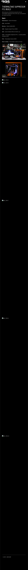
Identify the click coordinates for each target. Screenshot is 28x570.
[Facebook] (20, 557)
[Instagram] (22, 557)
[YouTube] (24, 557)
